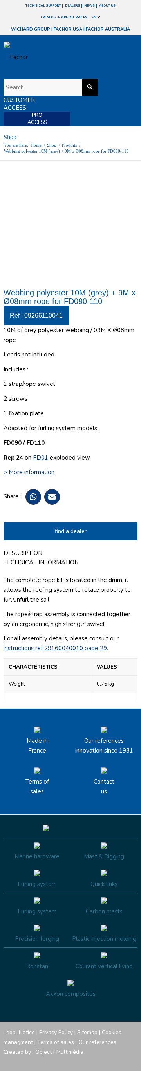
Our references (97, 1042)
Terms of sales (37, 786)
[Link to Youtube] (108, 1061)
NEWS (89, 6)
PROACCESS (37, 119)
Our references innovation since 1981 (104, 746)
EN (94, 17)
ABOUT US (107, 6)
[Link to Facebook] (84, 1061)
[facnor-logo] (50, 57)
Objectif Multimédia (59, 1052)
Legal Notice (19, 1032)
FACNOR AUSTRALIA (108, 29)
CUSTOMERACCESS (19, 104)
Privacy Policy (56, 1032)
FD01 (40, 458)
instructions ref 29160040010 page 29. (56, 648)
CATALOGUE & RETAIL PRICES (64, 17)
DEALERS (72, 6)
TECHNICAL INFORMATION (41, 562)
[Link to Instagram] (96, 1061)
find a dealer (71, 531)
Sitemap (87, 1032)
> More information (29, 472)
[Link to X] (120, 1061)
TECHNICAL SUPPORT (43, 6)
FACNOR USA (68, 29)
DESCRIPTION (23, 553)
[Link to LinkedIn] (131, 1061)
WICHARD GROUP (30, 29)
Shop (10, 137)
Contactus (104, 786)
